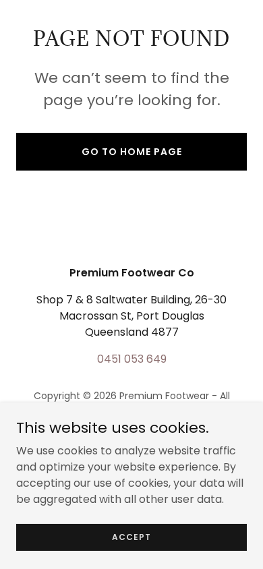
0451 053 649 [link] (132, 359)
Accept (131, 536)
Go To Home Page (132, 151)
